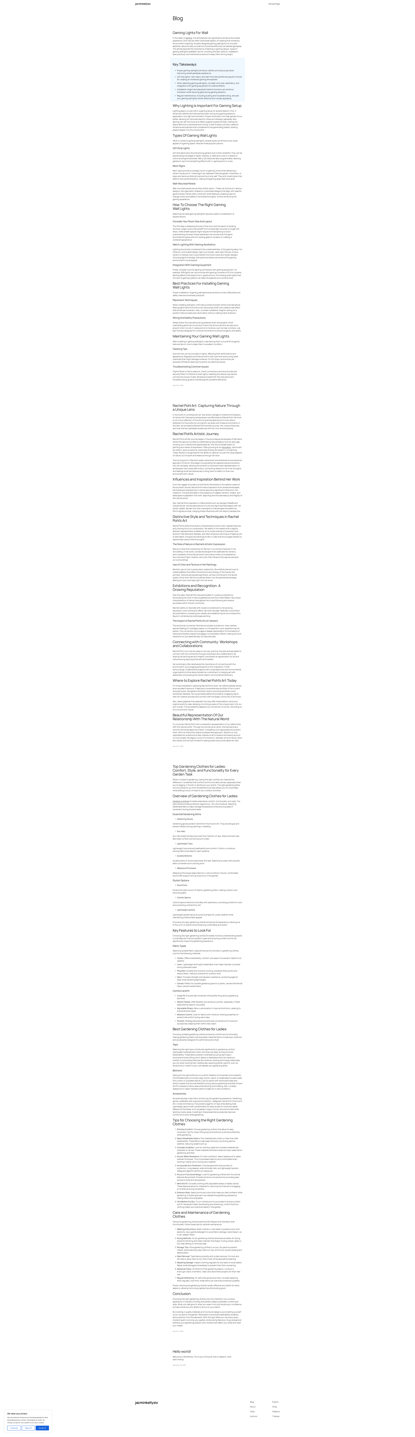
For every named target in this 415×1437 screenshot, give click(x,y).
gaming (189, 38)
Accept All (42, 1428)
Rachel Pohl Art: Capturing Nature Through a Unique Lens (206, 407)
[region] (28, 1421)
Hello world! (182, 1351)
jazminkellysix (143, 3)
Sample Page (274, 3)
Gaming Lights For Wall (190, 33)
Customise (14, 1428)
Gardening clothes (181, 801)
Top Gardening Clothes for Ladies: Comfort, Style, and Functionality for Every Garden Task (206, 770)
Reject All (28, 1428)
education (226, 447)
